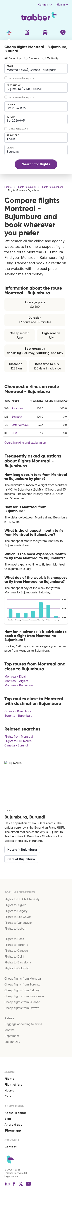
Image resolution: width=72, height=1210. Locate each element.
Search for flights (36, 164)
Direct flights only (18, 129)
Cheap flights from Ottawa (21, 1008)
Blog (7, 1119)
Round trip (15, 58)
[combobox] (36, 68)
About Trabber (15, 1113)
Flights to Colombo (17, 968)
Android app (13, 1124)
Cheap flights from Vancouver (24, 996)
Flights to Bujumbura (18, 741)
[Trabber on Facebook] (14, 1186)
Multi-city (52, 58)
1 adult (11, 139)
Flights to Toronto (16, 945)
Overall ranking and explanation (25, 442)
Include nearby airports (21, 78)
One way (34, 58)
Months (9, 1030)
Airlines (9, 1018)
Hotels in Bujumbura (22, 849)
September (11, 1036)
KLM (14, 433)
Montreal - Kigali (15, 676)
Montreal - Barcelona (18, 685)
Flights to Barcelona (17, 962)
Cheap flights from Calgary (22, 990)
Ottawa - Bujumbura (17, 711)
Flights (9, 1078)
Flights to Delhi (14, 956)
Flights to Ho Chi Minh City (22, 899)
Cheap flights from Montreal (22, 978)
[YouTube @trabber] (27, 1186)
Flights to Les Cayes (17, 917)
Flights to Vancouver (18, 922)
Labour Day (12, 1042)
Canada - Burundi (16, 745)
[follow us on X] (21, 1186)
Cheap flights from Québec (22, 1002)
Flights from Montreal (18, 736)
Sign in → (62, 4)
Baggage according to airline (23, 1024)
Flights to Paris (14, 939)
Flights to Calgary (16, 911)
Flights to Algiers (15, 905)
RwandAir (17, 408)
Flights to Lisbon (15, 928)
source (8, 810)
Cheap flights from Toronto (22, 984)
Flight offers (13, 1084)
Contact (10, 1147)
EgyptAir (17, 416)
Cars (7, 1096)
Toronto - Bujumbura (18, 715)
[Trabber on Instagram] (7, 1186)
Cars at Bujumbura (21, 859)
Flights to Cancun (16, 950)
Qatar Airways (20, 424)
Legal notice (11, 1176)
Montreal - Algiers (16, 681)
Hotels (9, 1090)
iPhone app (12, 1130)
